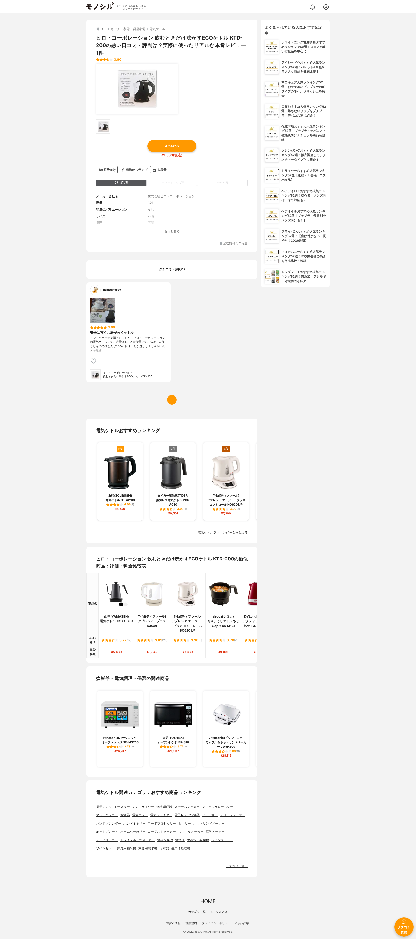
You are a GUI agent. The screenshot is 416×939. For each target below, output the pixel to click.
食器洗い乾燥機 (198, 840)
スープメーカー (107, 840)
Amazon (172, 146)
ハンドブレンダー (108, 823)
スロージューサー (232, 815)
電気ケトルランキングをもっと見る (223, 532)
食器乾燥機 (165, 840)
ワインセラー (105, 848)
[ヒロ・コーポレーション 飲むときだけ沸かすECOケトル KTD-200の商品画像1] (137, 89)
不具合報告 (242, 923)
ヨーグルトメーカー (162, 831)
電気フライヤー (161, 815)
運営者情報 (173, 923)
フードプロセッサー (162, 823)
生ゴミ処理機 (180, 848)
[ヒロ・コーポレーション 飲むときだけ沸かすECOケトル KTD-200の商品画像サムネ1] (103, 126)
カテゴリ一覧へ (237, 866)
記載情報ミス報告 (235, 243)
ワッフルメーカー (190, 831)
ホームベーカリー (132, 831)
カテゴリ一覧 (197, 911)
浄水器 (164, 848)
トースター (122, 807)
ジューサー (210, 815)
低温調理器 (164, 807)
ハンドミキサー (134, 823)
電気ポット (140, 815)
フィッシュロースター (217, 807)
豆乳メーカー (215, 831)
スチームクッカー (187, 807)
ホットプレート (107, 831)
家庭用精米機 (126, 848)
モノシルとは (219, 911)
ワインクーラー (222, 840)
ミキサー (184, 823)
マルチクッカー (107, 815)
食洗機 (180, 840)
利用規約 (191, 923)
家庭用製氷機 (147, 848)
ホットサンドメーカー (209, 823)
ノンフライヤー (143, 807)
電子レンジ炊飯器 (187, 815)
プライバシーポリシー (216, 923)
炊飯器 (125, 815)
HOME (208, 901)
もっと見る (172, 231)
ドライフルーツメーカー (137, 840)
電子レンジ (104, 807)
